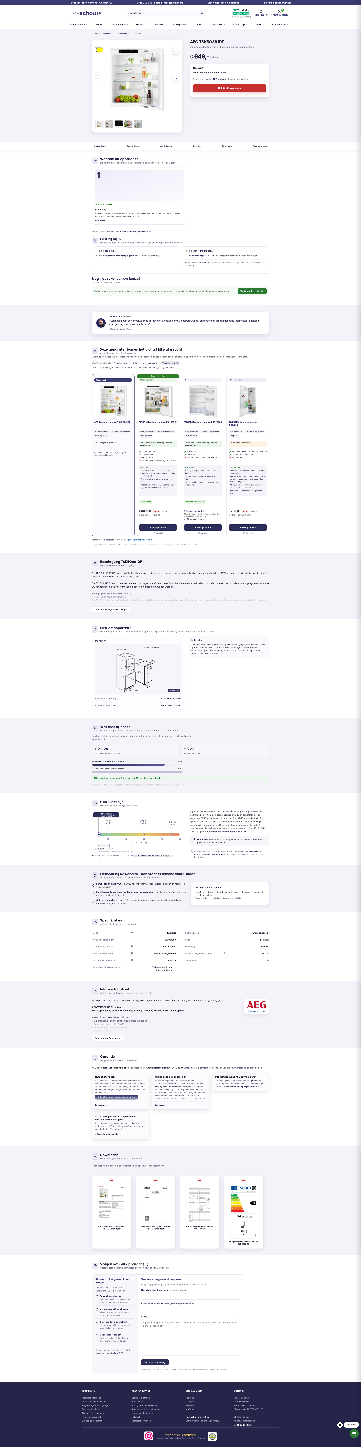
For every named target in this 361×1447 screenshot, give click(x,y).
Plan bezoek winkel (280, 2)
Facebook (190, 1398)
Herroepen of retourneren (143, 1413)
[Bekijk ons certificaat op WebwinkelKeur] (148, 1436)
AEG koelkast (219, 79)
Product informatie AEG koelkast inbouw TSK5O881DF (112, 1227)
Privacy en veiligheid (91, 1417)
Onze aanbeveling (170, 363)
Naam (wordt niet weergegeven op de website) (164, 1290)
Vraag (144, 1316)
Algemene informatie (91, 1398)
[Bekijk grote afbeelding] (175, 51)
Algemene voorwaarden (93, 1413)
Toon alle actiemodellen (108, 1134)
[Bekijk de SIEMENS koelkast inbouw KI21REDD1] (158, 401)
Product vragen (260, 146)
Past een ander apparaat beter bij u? (232, 831)
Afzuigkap (239, 24)
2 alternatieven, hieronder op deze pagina (153, 855)
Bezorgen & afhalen (141, 1398)
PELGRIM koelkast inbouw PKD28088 (203, 422)
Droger (99, 24)
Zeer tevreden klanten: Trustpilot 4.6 (91, 2)
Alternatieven (99, 146)
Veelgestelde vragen (141, 1421)
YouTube (190, 1409)
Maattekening (165, 146)
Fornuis (159, 24)
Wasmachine (77, 24)
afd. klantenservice (246, 1421)
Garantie (197, 146)
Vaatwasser (119, 24)
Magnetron (216, 24)
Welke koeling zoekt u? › (252, 291)
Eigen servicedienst (91, 1409)
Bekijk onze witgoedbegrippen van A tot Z (134, 231)
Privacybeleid (191, 1369)
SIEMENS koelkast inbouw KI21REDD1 (158, 422)
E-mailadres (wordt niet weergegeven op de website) (167, 1303)
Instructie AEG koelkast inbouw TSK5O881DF (199, 1227)
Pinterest (190, 1405)
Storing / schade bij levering (145, 1405)
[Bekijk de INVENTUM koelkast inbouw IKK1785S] (248, 401)
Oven (198, 24)
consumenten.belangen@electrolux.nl (242, 1086)
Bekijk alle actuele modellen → (138, 540)
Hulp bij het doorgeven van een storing (116, 1097)
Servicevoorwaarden (208, 1369)
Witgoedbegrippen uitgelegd (95, 1405)
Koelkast (141, 24)
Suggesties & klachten (92, 1421)
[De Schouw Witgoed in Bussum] (87, 13)
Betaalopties (137, 1401)
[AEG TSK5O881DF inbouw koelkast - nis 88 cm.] (99, 124)
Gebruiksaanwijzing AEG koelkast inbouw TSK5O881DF (155, 1227)
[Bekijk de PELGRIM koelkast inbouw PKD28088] (203, 401)
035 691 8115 (203, 262)
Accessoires (279, 24)
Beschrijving (133, 146)
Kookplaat (179, 24)
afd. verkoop (243, 1417)
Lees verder (100, 1105)
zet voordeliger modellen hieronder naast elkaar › (235, 255)
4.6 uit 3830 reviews (241, 17)
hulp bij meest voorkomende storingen (173, 1086)
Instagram (190, 1401)
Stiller (135, 363)
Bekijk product (158, 527)
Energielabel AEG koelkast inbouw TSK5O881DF (243, 1243)
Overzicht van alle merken (94, 1401)
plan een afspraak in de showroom (209, 854)
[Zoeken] (202, 13)
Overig (258, 24)
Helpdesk (136, 1417)
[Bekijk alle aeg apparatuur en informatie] (256, 1006)
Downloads (227, 146)
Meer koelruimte (150, 363)
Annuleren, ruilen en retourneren (146, 1409)
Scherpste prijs (121, 363)
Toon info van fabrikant (106, 1038)
